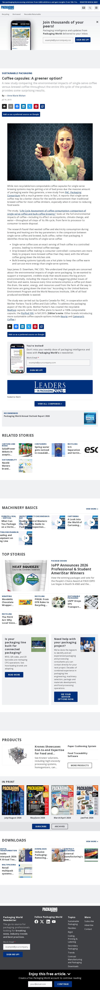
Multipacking (9, 864)
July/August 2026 (13, 818)
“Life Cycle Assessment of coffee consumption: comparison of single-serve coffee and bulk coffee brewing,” (46, 212)
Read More (14, 674)
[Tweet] (29, 106)
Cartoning (73, 516)
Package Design (59, 561)
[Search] (90, 7)
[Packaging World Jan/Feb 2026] (87, 800)
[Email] (10, 106)
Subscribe (40, 826)
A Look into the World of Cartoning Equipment (75, 522)
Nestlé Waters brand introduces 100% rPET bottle (8, 465)
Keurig (64, 316)
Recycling (73, 444)
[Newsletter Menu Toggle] (83, 7)
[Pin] (36, 106)
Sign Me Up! (82, 39)
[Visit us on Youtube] (54, 921)
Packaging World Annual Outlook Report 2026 (27, 416)
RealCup (11, 310)
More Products (80, 765)
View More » (92, 509)
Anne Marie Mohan (16, 95)
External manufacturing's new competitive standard (73, 856)
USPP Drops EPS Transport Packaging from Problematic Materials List (74, 604)
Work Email (33, 358)
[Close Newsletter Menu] (97, 21)
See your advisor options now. (66, 697)
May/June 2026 (37, 818)
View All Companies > (50, 403)
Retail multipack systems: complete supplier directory (7, 870)
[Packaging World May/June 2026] (38, 800)
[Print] (4, 106)
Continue (63, 984)
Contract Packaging (69, 850)
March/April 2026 (62, 818)
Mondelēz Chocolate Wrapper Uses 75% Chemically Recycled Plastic (8, 602)
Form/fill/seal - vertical (8, 517)
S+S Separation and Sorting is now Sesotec (74, 450)
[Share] (17, 106)
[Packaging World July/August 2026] (13, 800)
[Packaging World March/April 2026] (62, 800)
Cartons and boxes (8, 445)
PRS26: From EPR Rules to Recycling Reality (42, 602)
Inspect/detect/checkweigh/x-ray (34, 517)
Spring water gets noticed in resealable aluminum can (42, 450)
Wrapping (7, 596)
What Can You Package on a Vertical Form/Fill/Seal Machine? (9, 524)
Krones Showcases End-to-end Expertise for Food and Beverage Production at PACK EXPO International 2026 (50, 750)
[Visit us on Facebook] (36, 921)
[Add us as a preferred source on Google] (42, 106)
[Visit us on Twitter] (42, 921)
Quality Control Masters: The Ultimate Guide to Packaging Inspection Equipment (33, 524)
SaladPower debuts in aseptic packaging (8, 451)
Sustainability (9, 460)
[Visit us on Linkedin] (48, 921)
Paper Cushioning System (82, 746)
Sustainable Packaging (17, 73)
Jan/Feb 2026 (87, 818)
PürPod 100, (27, 313)
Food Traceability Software (77, 755)
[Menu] (96, 7)
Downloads (41, 849)
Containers (40, 444)
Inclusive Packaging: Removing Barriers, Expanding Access (41, 854)
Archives (60, 826)
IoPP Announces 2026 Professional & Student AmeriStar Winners (71, 569)
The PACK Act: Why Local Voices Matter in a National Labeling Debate (9, 620)
